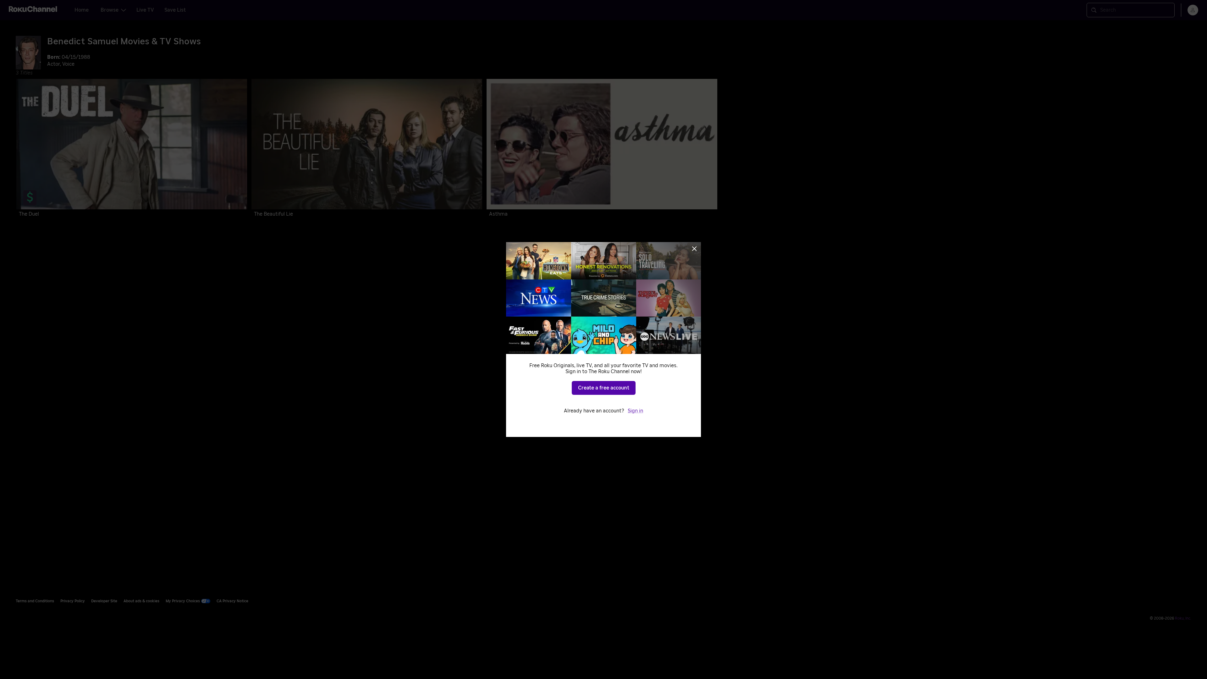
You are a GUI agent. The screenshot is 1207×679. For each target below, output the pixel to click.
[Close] (694, 249)
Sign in (635, 410)
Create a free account (603, 387)
